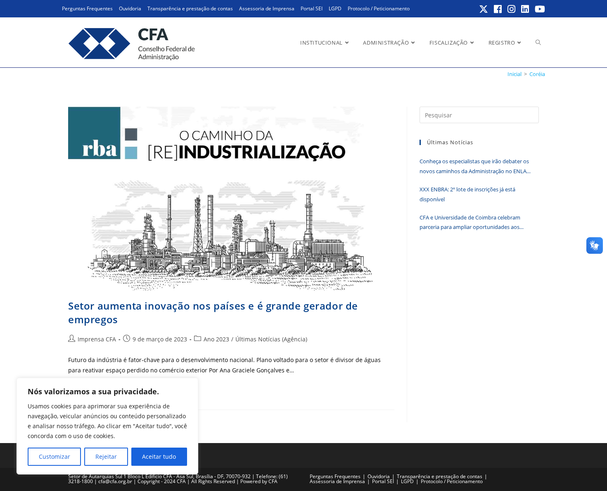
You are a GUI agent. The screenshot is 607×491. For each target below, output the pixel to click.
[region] (107, 426)
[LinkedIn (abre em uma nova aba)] (525, 9)
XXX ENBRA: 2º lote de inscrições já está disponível (467, 194)
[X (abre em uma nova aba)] (484, 9)
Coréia (537, 74)
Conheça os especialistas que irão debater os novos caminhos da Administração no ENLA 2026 (474, 166)
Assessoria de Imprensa (266, 8)
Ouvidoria (130, 8)
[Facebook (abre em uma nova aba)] (498, 9)
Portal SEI (311, 8)
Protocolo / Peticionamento (379, 8)
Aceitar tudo (159, 456)
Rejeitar (106, 456)
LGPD (335, 8)
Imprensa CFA (97, 339)
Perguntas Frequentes (87, 8)
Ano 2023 (216, 339)
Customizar (54, 456)
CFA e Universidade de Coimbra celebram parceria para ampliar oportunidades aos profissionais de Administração (470, 223)
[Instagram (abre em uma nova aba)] (512, 9)
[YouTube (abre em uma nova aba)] (538, 9)
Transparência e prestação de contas (190, 8)
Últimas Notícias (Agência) (271, 339)
